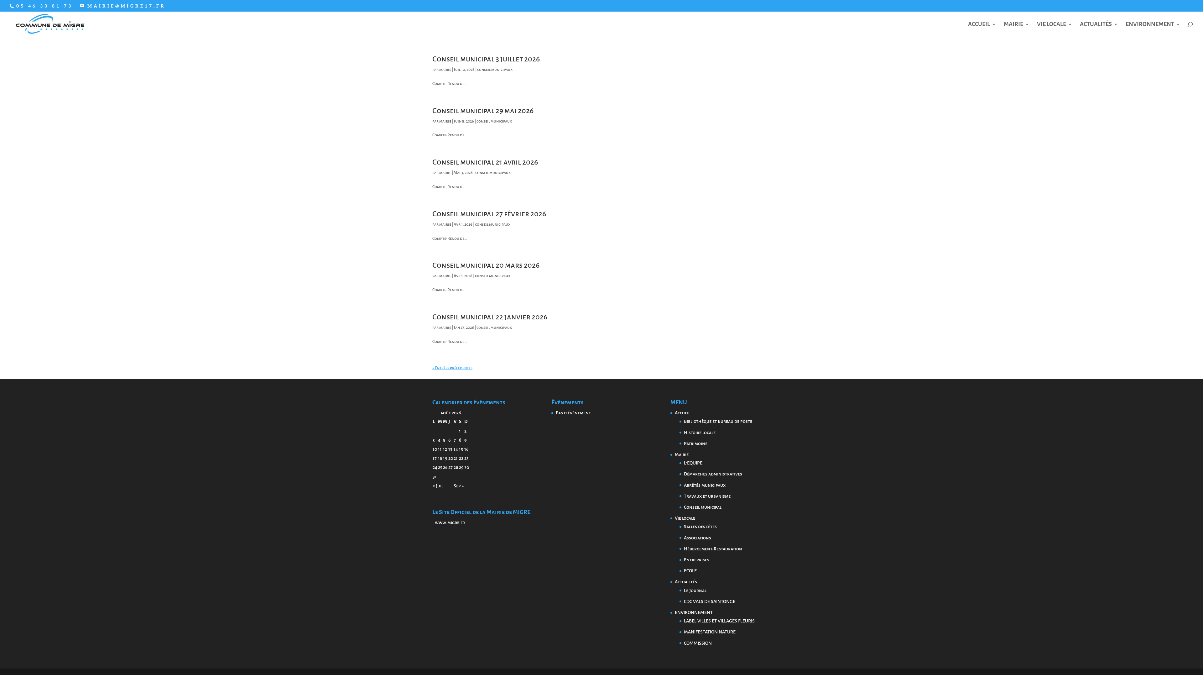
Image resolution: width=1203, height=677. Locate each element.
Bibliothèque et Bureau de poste (718, 421)
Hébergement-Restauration (713, 548)
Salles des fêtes (700, 526)
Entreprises (696, 559)
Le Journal (695, 590)
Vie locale (1051, 24)
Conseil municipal (702, 507)
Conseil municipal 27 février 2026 (489, 214)
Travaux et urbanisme (707, 496)
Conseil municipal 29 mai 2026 (483, 111)
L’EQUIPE (693, 462)
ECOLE (690, 570)
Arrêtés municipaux (705, 485)
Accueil (979, 24)
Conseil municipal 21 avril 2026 (485, 162)
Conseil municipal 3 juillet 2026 (486, 59)
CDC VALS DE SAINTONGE (709, 601)
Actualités (1096, 24)
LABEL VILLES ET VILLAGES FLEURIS (719, 620)
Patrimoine (695, 443)
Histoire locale (700, 432)
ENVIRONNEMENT (1150, 24)
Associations (697, 537)
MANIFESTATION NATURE (710, 631)
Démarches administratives (713, 473)
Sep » (459, 485)
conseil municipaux (495, 69)
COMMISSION (698, 643)
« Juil (438, 485)
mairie (445, 69)
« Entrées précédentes (452, 368)
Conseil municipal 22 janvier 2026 (489, 317)
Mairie (1013, 24)
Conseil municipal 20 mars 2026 (485, 265)
